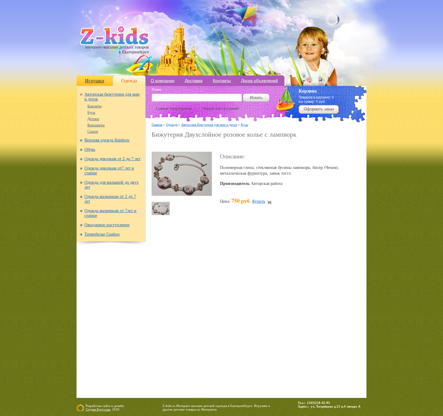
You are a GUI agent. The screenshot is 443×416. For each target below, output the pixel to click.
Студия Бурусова (98, 409)
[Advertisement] (222, 145)
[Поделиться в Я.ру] (328, 316)
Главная (157, 124)
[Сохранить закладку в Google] (191, 316)
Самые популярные (174, 108)
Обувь (89, 149)
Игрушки (94, 80)
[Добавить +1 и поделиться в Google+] (202, 316)
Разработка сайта (98, 406)
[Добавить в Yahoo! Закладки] (317, 316)
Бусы (91, 112)
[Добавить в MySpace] (259, 316)
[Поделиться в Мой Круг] (248, 316)
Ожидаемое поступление (107, 225)
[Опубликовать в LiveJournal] (225, 316)
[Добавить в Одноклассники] (271, 316)
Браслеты (94, 106)
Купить (258, 201)
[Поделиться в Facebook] (168, 316)
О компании (162, 80)
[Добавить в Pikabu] (282, 316)
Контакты (222, 80)
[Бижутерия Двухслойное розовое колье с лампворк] (182, 194)
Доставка (194, 80)
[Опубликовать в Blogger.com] (156, 316)
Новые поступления (221, 108)
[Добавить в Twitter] (294, 316)
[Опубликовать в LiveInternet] (213, 316)
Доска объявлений (259, 80)
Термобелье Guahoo (102, 234)
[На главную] (114, 43)
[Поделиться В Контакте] (305, 316)
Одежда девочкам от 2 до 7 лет (112, 159)
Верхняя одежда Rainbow (107, 140)
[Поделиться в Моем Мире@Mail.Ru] (236, 316)
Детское (93, 119)
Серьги (92, 131)
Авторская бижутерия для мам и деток (209, 124)
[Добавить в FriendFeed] (179, 316)
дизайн (119, 406)
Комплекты (96, 125)
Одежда (129, 80)
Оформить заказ (319, 109)
